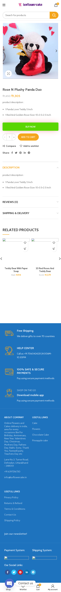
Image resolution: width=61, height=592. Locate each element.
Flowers (36, 428)
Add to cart (28, 137)
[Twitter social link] (16, 153)
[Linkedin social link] (25, 153)
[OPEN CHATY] (9, 583)
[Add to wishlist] (25, 243)
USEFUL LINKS (40, 417)
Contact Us (10, 514)
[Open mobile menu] (4, 5)
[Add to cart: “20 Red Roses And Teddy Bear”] (54, 249)
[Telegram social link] (29, 153)
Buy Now (30, 126)
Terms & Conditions (14, 508)
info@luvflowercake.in (15, 477)
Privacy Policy (11, 497)
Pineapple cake (40, 440)
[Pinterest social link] (20, 153)
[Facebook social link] (12, 153)
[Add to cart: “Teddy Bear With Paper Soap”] (25, 249)
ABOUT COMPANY (14, 417)
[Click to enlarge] (8, 73)
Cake (34, 423)
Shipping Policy (12, 520)
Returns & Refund (13, 503)
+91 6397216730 (12, 471)
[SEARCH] (54, 15)
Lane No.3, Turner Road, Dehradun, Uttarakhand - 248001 (16, 462)
